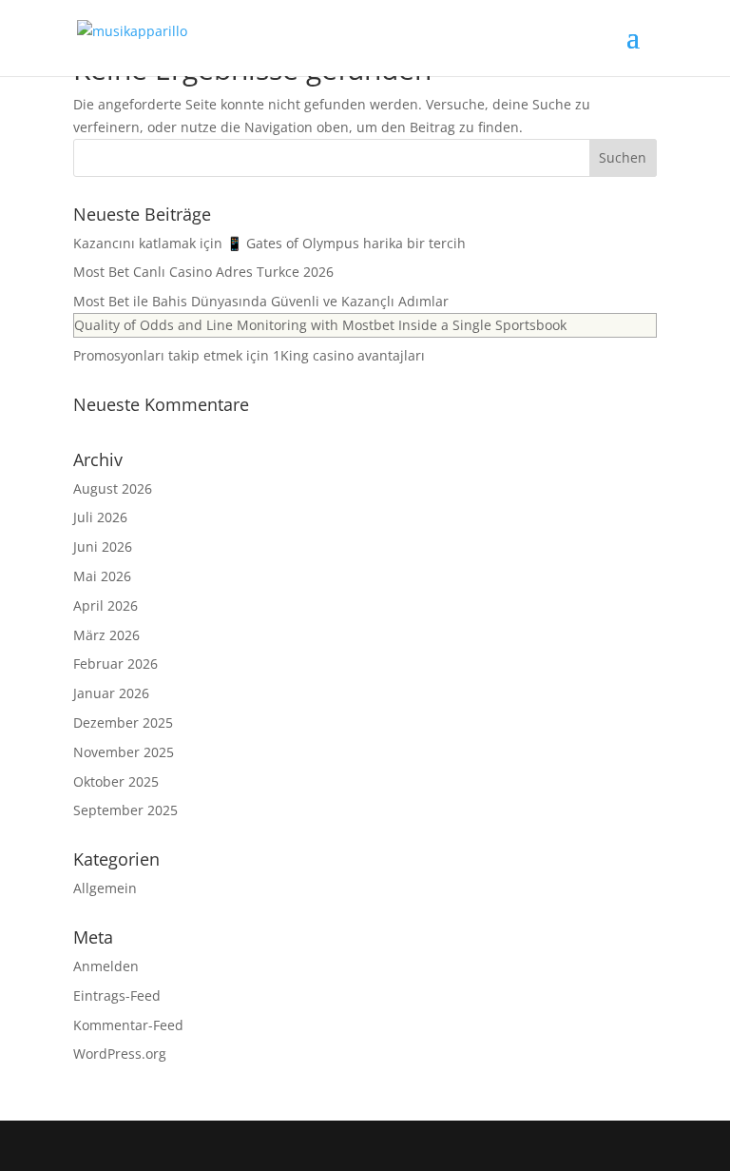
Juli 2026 (100, 517)
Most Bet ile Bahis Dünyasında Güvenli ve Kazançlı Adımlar (261, 301)
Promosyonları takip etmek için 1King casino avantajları (249, 355)
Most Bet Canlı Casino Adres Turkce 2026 (203, 272)
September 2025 (125, 810)
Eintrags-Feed (117, 995)
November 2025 (123, 752)
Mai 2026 (102, 576)
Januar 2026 (111, 693)
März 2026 (106, 635)
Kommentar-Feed (128, 1025)
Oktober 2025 (116, 781)
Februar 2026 (115, 663)
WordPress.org (119, 1053)
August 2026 (112, 488)
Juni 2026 (102, 546)
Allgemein (105, 888)
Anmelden (106, 966)
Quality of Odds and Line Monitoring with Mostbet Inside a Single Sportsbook (320, 325)
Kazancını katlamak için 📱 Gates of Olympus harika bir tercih (269, 243)
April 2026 (105, 605)
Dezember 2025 (123, 722)
